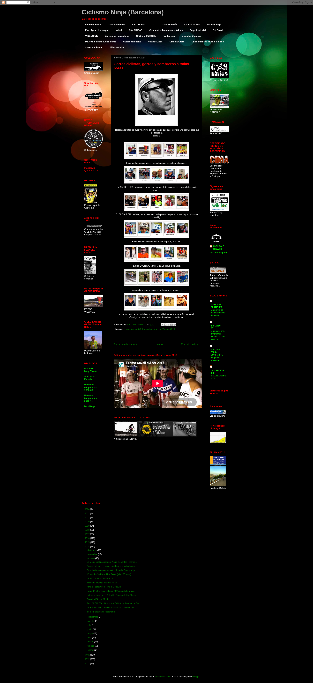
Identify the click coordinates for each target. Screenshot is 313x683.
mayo (90, 633)
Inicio (159, 344)
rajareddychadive (163, 676)
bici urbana (138, 24)
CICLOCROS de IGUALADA (100, 578)
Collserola (169, 36)
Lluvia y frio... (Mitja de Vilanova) (217, 358)
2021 (87, 517)
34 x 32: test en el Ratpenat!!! (101, 612)
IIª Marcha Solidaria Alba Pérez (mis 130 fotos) (109, 574)
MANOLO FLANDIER (216, 306)
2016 (87, 538)
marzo (91, 641)
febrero (91, 646)
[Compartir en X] (168, 324)
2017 (87, 534)
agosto (91, 621)
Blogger (195, 676)
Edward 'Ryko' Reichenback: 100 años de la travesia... (112, 591)
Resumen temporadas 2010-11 (90, 398)
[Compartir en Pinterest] (174, 324)
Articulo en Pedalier (89, 378)
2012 (87, 659)
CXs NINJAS (135, 30)
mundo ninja (214, 24)
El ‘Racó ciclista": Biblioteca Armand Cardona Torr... (111, 607)
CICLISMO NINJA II (218, 247)
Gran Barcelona (116, 24)
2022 (87, 513)
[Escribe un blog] (165, 324)
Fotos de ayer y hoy (151, 329)
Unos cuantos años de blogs (208, 41)
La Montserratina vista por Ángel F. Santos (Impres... (112, 562)
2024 (87, 509)
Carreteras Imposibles (117, 36)
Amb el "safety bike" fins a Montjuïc (104, 587)
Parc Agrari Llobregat (97, 30)
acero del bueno (94, 47)
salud (119, 30)
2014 (87, 546)
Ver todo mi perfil (218, 252)
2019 (87, 526)
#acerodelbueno (132, 41)
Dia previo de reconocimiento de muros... (218, 313)
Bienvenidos (117, 47)
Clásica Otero (177, 41)
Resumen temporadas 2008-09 (90, 387)
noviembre (93, 554)
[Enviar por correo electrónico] (162, 324)
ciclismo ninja (93, 24)
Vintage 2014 (168, 329)
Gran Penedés (169, 24)
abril (90, 637)
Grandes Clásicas (191, 36)
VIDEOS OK (91, 36)
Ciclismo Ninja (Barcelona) (123, 12)
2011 (87, 663)
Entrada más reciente (126, 344)
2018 (87, 530)
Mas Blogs (89, 406)
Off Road (218, 30)
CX (153, 24)
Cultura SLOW (192, 24)
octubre (91, 558)
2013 (87, 655)
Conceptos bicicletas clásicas (166, 30)
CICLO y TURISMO (146, 36)
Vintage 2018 (155, 41)
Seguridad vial (198, 30)
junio (90, 629)
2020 (87, 521)
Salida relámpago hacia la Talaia (102, 582)
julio (90, 625)
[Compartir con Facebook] (171, 324)
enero (90, 650)
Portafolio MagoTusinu (90, 370)
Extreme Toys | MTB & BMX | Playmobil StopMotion (111, 595)
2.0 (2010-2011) (216, 327)
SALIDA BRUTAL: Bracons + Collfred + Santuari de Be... (114, 603)
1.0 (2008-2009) (216, 350)
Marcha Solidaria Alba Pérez (100, 41)
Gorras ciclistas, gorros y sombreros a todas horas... (112, 566)
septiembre (93, 617)
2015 (87, 542)
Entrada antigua (190, 344)
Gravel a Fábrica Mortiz (98, 599)
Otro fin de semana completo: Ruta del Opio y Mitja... (112, 570)
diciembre (92, 550)
